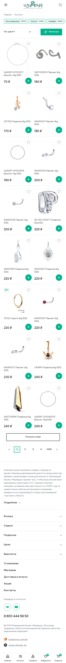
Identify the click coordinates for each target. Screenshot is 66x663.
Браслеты (10, 554)
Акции (7, 583)
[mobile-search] (60, 5)
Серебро (52, 21)
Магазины (10, 570)
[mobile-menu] (6, 5)
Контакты (10, 590)
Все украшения (13, 21)
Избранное (46, 660)
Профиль (33, 660)
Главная (7, 660)
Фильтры (54, 32)
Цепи (7, 544)
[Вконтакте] (7, 606)
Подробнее (10, 503)
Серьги (8, 526)
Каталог (20, 660)
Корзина (58, 660)
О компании (11, 563)
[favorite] (28, 44)
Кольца (8, 516)
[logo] (33, 5)
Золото (34, 21)
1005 (49, 449)
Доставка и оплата (15, 577)
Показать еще (33, 437)
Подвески (10, 535)
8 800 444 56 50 (16, 616)
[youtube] (16, 606)
